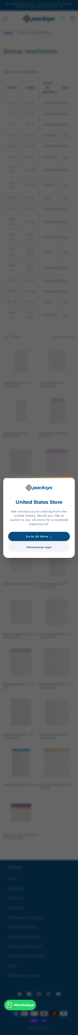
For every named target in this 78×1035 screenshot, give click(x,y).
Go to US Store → (39, 536)
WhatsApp (24, 1005)
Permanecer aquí (39, 547)
